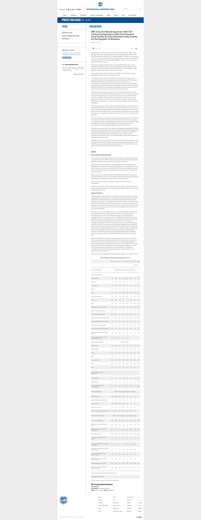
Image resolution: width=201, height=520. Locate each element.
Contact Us (129, 500)
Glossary (129, 505)
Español (140, 511)
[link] (91, 26)
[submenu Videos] (119, 15)
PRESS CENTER (66, 58)
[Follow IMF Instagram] (64, 9)
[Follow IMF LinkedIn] (63, 9)
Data (123, 15)
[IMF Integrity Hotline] (74, 9)
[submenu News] (111, 15)
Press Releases (65, 39)
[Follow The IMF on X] (59, 9)
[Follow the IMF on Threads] (66, 9)
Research (73, 15)
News (108, 15)
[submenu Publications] (137, 15)
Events (99, 511)
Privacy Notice (130, 497)
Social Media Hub (116, 505)
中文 (139, 500)
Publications (132, 15)
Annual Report (116, 508)
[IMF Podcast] (70, 9)
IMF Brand (129, 511)
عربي (139, 497)
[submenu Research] (77, 15)
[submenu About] (68, 15)
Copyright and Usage (117, 511)
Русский (140, 508)
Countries (83, 15)
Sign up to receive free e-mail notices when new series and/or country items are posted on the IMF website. (73, 68)
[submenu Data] (125, 15)
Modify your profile (78, 74)
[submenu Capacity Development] (104, 15)
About (65, 15)
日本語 (139, 505)
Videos (116, 15)
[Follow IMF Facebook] (61, 9)
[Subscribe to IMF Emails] (72, 9)
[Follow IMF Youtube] (68, 9)
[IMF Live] (139, 517)
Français (140, 503)
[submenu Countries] (87, 15)
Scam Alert (129, 508)
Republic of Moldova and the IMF (70, 36)
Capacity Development (96, 15)
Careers (128, 503)
